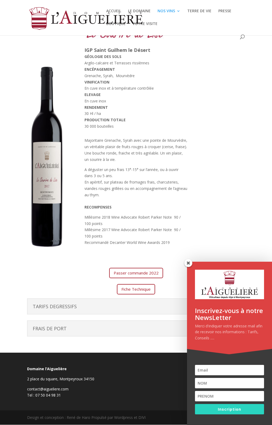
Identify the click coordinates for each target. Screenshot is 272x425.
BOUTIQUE (116, 24)
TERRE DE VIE (199, 11)
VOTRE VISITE (145, 24)
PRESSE (224, 11)
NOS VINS (166, 11)
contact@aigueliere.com (48, 388)
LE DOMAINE (139, 11)
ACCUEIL (113, 11)
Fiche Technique (136, 289)
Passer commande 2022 (136, 273)
